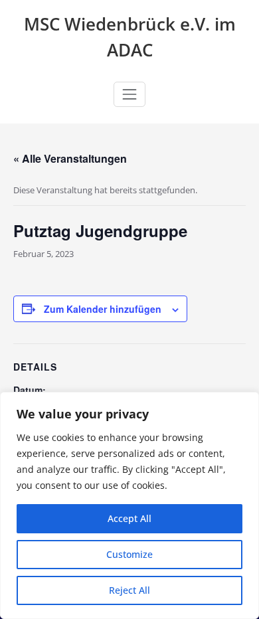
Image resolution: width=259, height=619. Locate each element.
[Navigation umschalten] (129, 94)
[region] (129, 505)
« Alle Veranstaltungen (70, 158)
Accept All (129, 518)
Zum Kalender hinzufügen (102, 308)
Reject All (129, 590)
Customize (129, 554)
